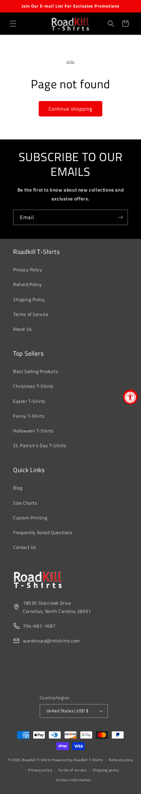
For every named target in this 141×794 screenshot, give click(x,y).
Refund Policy (27, 284)
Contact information (73, 780)
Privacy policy (40, 770)
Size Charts (25, 502)
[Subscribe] (120, 217)
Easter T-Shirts (29, 401)
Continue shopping (70, 109)
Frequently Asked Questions (42, 532)
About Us (22, 328)
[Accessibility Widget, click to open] (130, 397)
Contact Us (24, 547)
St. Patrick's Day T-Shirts (40, 445)
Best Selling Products (35, 371)
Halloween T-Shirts (33, 430)
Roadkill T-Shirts (36, 760)
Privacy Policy (27, 269)
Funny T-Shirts (29, 415)
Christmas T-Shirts (33, 386)
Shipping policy (106, 770)
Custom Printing (30, 517)
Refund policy (121, 760)
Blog (17, 487)
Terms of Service (31, 314)
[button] (13, 23)
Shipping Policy (29, 299)
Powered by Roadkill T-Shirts (77, 760)
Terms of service (72, 770)
